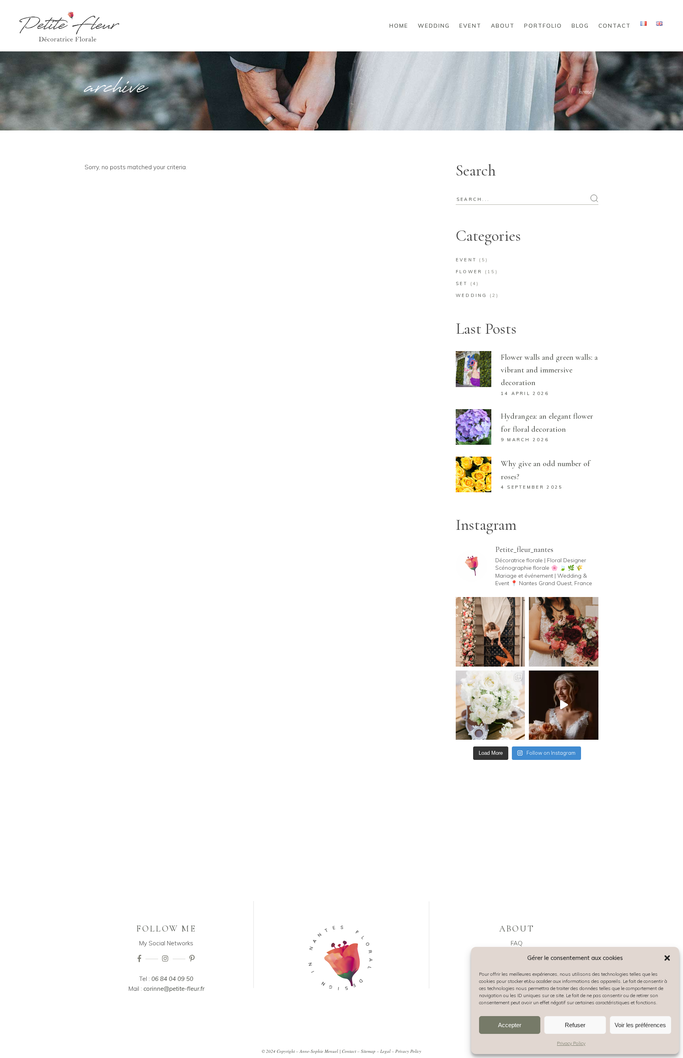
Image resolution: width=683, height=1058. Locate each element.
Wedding (471, 295)
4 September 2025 (532, 487)
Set (462, 283)
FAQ (517, 943)
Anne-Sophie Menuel (319, 1051)
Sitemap (368, 1051)
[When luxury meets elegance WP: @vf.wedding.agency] (490, 632)
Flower (469, 271)
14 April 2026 (525, 393)
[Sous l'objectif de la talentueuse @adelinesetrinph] (563, 632)
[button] (667, 958)
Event (466, 260)
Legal (385, 1051)
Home (585, 91)
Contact (349, 1051)
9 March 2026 (525, 439)
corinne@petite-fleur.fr (173, 988)
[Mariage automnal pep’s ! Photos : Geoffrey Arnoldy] (563, 705)
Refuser (575, 1025)
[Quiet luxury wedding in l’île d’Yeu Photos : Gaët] (490, 705)
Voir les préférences (640, 1025)
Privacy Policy (571, 1043)
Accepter (509, 1025)
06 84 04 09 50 (172, 978)
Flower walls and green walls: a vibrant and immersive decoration (549, 370)
